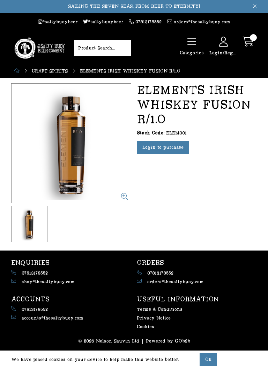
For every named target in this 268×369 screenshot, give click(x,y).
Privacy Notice (154, 318)
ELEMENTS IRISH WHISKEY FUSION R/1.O (130, 71)
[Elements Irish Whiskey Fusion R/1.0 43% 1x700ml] (71, 143)
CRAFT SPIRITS (50, 71)
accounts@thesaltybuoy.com (52, 318)
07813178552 (148, 22)
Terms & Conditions (160, 309)
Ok (208, 359)
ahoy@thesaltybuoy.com (48, 281)
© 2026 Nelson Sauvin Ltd (108, 341)
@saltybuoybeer (59, 22)
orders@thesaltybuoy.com (201, 22)
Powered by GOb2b (168, 341)
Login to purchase (163, 147)
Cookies (145, 326)
